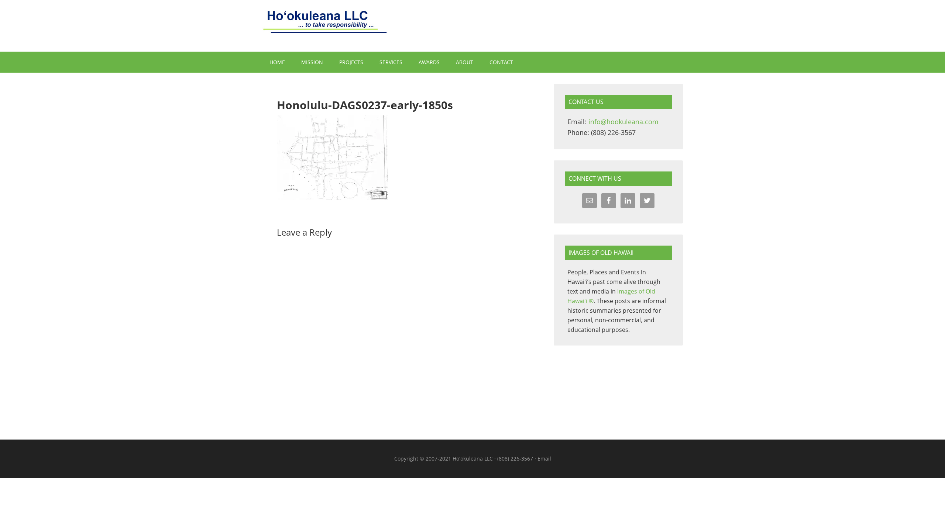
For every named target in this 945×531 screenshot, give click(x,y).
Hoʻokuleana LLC (472, 25)
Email (544, 458)
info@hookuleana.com (623, 121)
